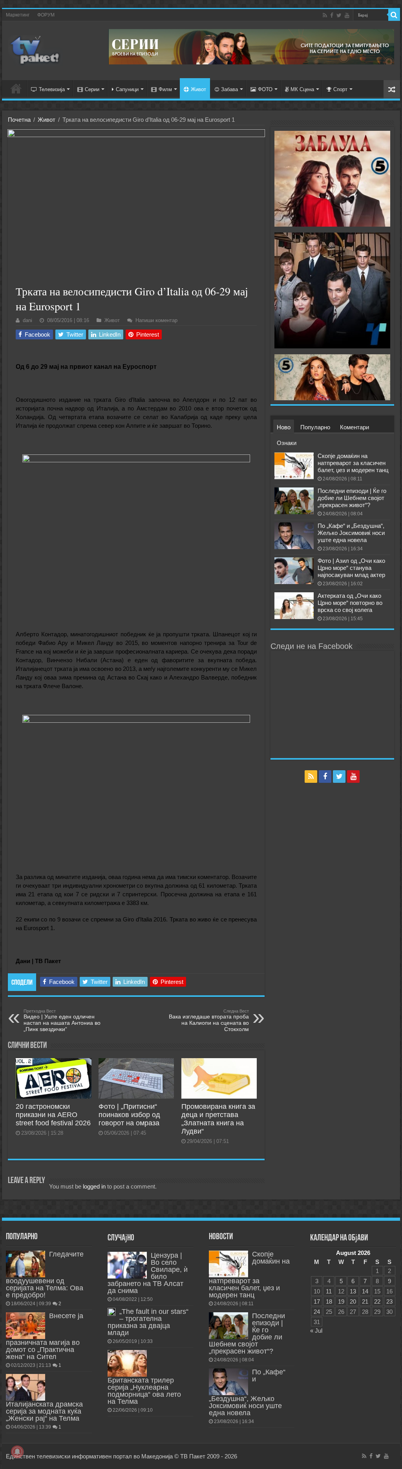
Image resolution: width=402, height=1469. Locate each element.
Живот (198, 89)
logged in (94, 1186)
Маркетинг (17, 15)
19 (341, 1301)
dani (27, 320)
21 (365, 1301)
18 (329, 1301)
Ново (284, 427)
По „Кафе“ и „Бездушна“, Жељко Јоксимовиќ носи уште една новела (351, 532)
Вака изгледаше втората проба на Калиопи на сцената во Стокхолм (209, 1020)
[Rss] (325, 15)
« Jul (316, 1330)
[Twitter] (339, 15)
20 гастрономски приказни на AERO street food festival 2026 (53, 1115)
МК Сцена (302, 89)
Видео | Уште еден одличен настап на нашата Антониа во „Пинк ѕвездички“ (62, 1020)
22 (377, 1301)
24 (317, 1311)
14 (365, 1291)
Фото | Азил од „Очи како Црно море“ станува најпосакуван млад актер (351, 567)
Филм (165, 89)
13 (353, 1291)
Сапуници (127, 89)
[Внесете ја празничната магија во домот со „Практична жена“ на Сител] (25, 1325)
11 (329, 1291)
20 (353, 1301)
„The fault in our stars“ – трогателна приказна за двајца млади (148, 1322)
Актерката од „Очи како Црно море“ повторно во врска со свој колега (350, 602)
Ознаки (286, 443)
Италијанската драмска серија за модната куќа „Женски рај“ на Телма (44, 1411)
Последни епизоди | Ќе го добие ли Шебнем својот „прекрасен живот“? (352, 497)
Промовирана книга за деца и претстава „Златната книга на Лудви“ (218, 1119)
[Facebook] (331, 15)
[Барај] (394, 15)
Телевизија (52, 89)
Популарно (315, 427)
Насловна (16, 88)
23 (389, 1301)
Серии (92, 89)
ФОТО (265, 89)
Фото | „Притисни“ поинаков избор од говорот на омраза (129, 1115)
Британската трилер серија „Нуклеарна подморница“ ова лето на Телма (144, 1390)
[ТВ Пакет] (35, 49)
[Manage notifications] (17, 1451)
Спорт (340, 89)
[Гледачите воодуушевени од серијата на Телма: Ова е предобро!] (25, 1264)
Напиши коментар (156, 320)
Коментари (354, 427)
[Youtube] (347, 15)
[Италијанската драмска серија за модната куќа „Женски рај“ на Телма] (25, 1387)
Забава (229, 89)
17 (317, 1301)
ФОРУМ (46, 15)
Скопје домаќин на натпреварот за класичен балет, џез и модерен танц (353, 462)
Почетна (19, 119)
